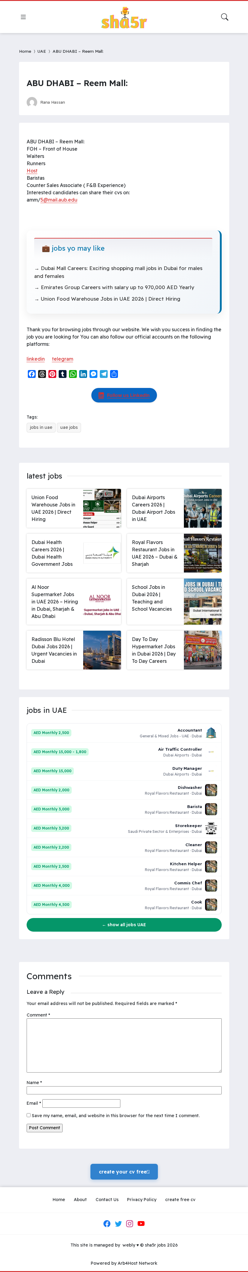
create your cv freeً (124, 1172)
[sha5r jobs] (124, 17)
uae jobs (69, 427)
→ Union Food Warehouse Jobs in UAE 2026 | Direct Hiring (107, 298)
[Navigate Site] (23, 17)
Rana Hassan (52, 102)
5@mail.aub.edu (59, 200)
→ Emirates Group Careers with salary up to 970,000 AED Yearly (114, 287)
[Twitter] (118, 1223)
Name (34, 1082)
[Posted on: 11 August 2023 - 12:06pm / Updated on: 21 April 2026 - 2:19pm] (75, 102)
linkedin (36, 359)
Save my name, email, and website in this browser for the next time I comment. (116, 1115)
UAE (42, 51)
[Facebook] (107, 1223)
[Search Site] (224, 17)
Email (34, 1103)
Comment (38, 1015)
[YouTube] (141, 1223)
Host (32, 171)
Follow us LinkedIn (128, 395)
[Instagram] (130, 1223)
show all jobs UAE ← (124, 924)
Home (25, 51)
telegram (62, 359)
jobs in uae (41, 427)
